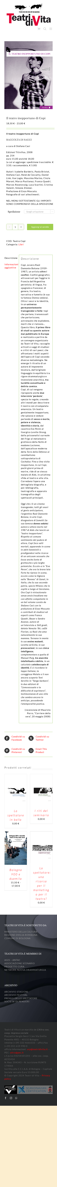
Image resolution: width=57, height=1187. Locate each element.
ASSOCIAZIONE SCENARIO (19, 963)
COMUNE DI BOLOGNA (17, 938)
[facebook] (5, 1098)
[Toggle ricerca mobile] (44, 28)
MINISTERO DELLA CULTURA (20, 931)
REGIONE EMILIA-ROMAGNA (20, 935)
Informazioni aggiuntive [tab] (11, 266)
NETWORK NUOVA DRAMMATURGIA (25, 970)
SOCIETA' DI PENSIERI (17, 1001)
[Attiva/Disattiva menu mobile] (51, 28)
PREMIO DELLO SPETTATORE (20, 998)
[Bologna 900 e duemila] (16, 833)
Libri (21, 244)
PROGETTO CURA (14, 966)
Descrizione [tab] (11, 258)
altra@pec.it (17, 1052)
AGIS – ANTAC (12, 960)
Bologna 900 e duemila (16, 874)
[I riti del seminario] (41, 775)
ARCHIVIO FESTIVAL (16, 995)
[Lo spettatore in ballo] (16, 775)
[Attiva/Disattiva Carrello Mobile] (38, 28)
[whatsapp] (16, 1098)
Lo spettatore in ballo (15, 815)
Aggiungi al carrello (40, 227)
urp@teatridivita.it (37, 1049)
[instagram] (11, 1098)
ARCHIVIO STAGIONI (16, 991)
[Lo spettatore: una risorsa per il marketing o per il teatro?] (41, 833)
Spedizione (14, 211)
